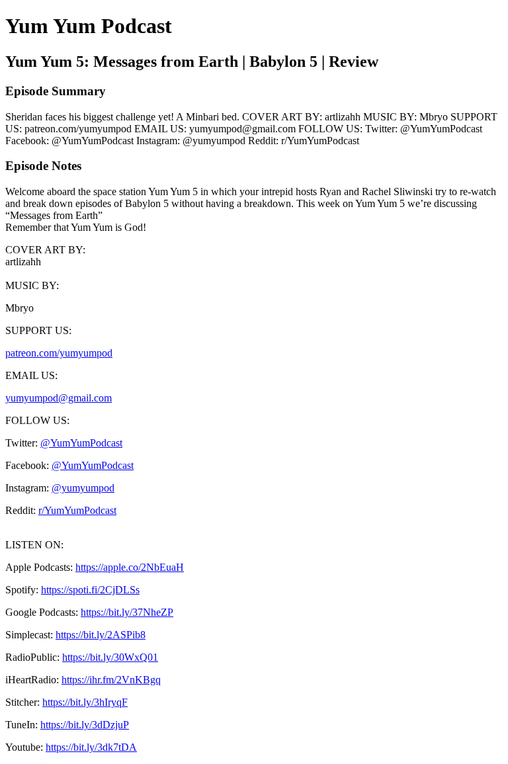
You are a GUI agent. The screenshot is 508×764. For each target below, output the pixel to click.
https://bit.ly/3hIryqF (85, 702)
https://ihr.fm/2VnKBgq (111, 679)
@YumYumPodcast (81, 442)
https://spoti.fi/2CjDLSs (90, 589)
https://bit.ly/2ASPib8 (101, 634)
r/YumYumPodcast (77, 510)
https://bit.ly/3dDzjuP (84, 724)
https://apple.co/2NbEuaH (129, 567)
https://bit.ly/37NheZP (127, 612)
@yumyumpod (83, 487)
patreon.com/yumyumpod (58, 353)
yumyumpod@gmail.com (58, 397)
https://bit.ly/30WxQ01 (110, 657)
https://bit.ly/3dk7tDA (91, 747)
